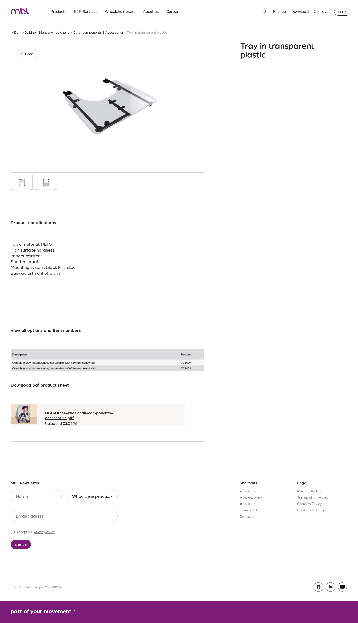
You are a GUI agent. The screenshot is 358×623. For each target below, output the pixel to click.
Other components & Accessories (98, 32)
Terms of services (312, 497)
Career (172, 11)
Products (58, 11)
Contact (321, 11)
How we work (251, 497)
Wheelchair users (120, 11)
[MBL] (20, 12)
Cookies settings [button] (311, 509)
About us (151, 11)
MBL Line (29, 32)
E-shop (279, 11)
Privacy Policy (44, 531)
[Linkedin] (330, 587)
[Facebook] (318, 587)
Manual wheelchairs (54, 32)
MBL (14, 32)
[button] (342, 12)
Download (300, 11)
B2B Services (85, 11)
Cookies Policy (309, 503)
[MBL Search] (265, 11)
